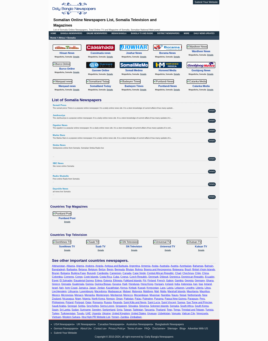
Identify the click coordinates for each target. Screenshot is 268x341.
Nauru (175, 295)
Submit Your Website (206, 2)
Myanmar (155, 295)
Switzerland (108, 309)
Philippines (58, 302)
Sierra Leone (107, 306)
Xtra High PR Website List (95, 317)
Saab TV (100, 246)
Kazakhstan (112, 287)
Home (53, 37)
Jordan (101, 287)
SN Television (134, 246)
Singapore (121, 306)
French (161, 280)
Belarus (82, 269)
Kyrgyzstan (153, 287)
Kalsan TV (201, 246)
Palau (138, 298)
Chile (198, 273)
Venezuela (202, 313)
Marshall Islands (176, 291)
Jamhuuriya (59, 115)
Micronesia (67, 295)
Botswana (177, 269)
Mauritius (205, 291)
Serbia (81, 306)
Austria (174, 266)
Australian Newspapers (139, 324)
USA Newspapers (64, 324)
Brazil (188, 269)
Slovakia (133, 306)
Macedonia (100, 291)
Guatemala (78, 284)
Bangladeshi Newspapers (169, 324)
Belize (102, 269)
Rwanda (117, 302)
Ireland (208, 284)
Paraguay (193, 298)
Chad (178, 273)
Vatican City (188, 313)
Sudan (75, 309)
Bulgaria (65, 273)
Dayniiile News (60, 188)
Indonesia (186, 284)
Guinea (89, 284)
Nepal (183, 295)
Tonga (176, 309)
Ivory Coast (71, 287)
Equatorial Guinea (84, 280)
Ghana (210, 280)
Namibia (165, 295)
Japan (92, 287)
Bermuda (120, 269)
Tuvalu (80, 313)
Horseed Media (167, 70)
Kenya (123, 287)
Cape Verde (139, 273)
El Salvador (66, 280)
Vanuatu (176, 313)
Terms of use (134, 328)
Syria (119, 309)
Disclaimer (158, 328)
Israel (55, 287)
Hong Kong (147, 284)
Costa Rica (106, 276)
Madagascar (115, 291)
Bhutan (130, 269)
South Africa (187, 306)
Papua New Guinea (175, 298)
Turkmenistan (68, 313)
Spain (55, 309)
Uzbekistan (164, 313)
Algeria (80, 266)
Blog (182, 328)
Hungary (159, 284)
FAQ (146, 328)
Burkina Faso (78, 273)
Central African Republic (160, 273)
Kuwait (141, 287)
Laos (162, 287)
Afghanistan (58, 266)
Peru (202, 298)
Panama (158, 298)
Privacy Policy (116, 328)
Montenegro (102, 295)
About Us (85, 328)
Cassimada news (101, 53)
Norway (110, 298)
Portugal (79, 302)
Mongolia (90, 295)
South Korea (202, 306)
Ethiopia (117, 280)
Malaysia (137, 291)
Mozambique (141, 295)
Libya (208, 287)
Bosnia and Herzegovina (157, 269)
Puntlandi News (167, 86)
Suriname (85, 309)
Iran (195, 284)
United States (138, 313)
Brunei (55, 273)
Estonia (107, 280)
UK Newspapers (86, 324)
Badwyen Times (134, 86)
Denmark (153, 276)
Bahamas (198, 266)
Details (76, 57)
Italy (61, 287)
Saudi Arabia (59, 306)
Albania (70, 266)
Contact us (99, 328)
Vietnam (56, 317)
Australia (164, 266)
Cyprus (124, 276)
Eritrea (98, 280)
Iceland (169, 284)
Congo (79, 276)
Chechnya (188, 273)
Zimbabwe (136, 317)
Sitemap (171, 328)
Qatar (88, 302)
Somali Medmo (134, 70)
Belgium (92, 269)
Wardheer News (201, 51)
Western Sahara (71, 317)
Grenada (66, 284)
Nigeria (86, 298)
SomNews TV (67, 246)
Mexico (56, 295)
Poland (70, 302)
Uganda (96, 313)
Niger (78, 298)
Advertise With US (198, 328)
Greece (56, 284)
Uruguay (152, 313)
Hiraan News (67, 53)
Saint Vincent (168, 302)
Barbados (72, 269)
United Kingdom (121, 313)
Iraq (201, 284)
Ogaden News (60, 125)
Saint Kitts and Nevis (134, 302)
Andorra (89, 266)
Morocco (128, 295)
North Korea (98, 298)
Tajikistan (138, 309)
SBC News (58, 163)
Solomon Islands (159, 306)
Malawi (127, 291)
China (205, 273)
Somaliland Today (100, 86)
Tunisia (209, 309)
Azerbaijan (186, 266)
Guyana (116, 284)
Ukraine (106, 313)
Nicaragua (68, 298)
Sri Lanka (65, 309)
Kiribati (132, 287)
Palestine (148, 298)
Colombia (57, 276)
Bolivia (139, 269)
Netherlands (194, 295)
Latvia (170, 287)
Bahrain (209, 266)
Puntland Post (67, 218)
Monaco (78, 295)
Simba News (59, 145)
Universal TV (167, 246)
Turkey (55, 313)
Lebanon (179, 287)
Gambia (179, 280)
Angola (99, 266)
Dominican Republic (192, 276)
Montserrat (116, 295)
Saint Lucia (154, 302)
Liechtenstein (59, 291)
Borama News (167, 53)
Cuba (116, 276)
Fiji (144, 280)
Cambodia (102, 273)
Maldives (148, 291)
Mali (156, 291)
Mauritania (192, 291)
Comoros (69, 276)
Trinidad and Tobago (192, 309)
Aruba (155, 266)
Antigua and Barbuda (116, 266)
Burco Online (67, 68)
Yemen (115, 317)
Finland (151, 280)
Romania (98, 302)
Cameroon (115, 273)
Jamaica (83, 287)
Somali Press (59, 105)
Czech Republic (138, 276)
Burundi (91, 273)
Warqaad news (67, 86)
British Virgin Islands (203, 269)
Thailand (160, 309)
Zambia (124, 317)
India (177, 284)
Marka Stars (59, 135)
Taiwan (128, 309)
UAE (88, 313)
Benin (110, 269)
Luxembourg (86, 291)
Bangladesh (58, 269)
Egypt (55, 280)
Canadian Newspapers (110, 324)
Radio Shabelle (61, 176)
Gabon (170, 280)
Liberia (199, 287)
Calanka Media (201, 86)
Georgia (189, 280)
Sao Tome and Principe (199, 302)
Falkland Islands (132, 280)
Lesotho (190, 287)
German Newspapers (65, 328)
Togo (169, 309)
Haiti (124, 284)
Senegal (72, 306)
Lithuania (73, 291)
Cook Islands (91, 276)
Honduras (134, 284)
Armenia (145, 266)
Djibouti (164, 276)
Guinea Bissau (103, 284)
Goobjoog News (201, 70)
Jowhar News (134, 53)
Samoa (181, 302)
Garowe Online (100, 70)
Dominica (175, 276)
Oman (119, 298)
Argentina (134, 266)
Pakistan (129, 298)
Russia (108, 302)
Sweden (96, 309)
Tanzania (149, 309)
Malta (163, 291)
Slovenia (144, 306)
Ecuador (209, 276)
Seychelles (93, 306)
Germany (200, 280)
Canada (127, 273)
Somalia (174, 306)
